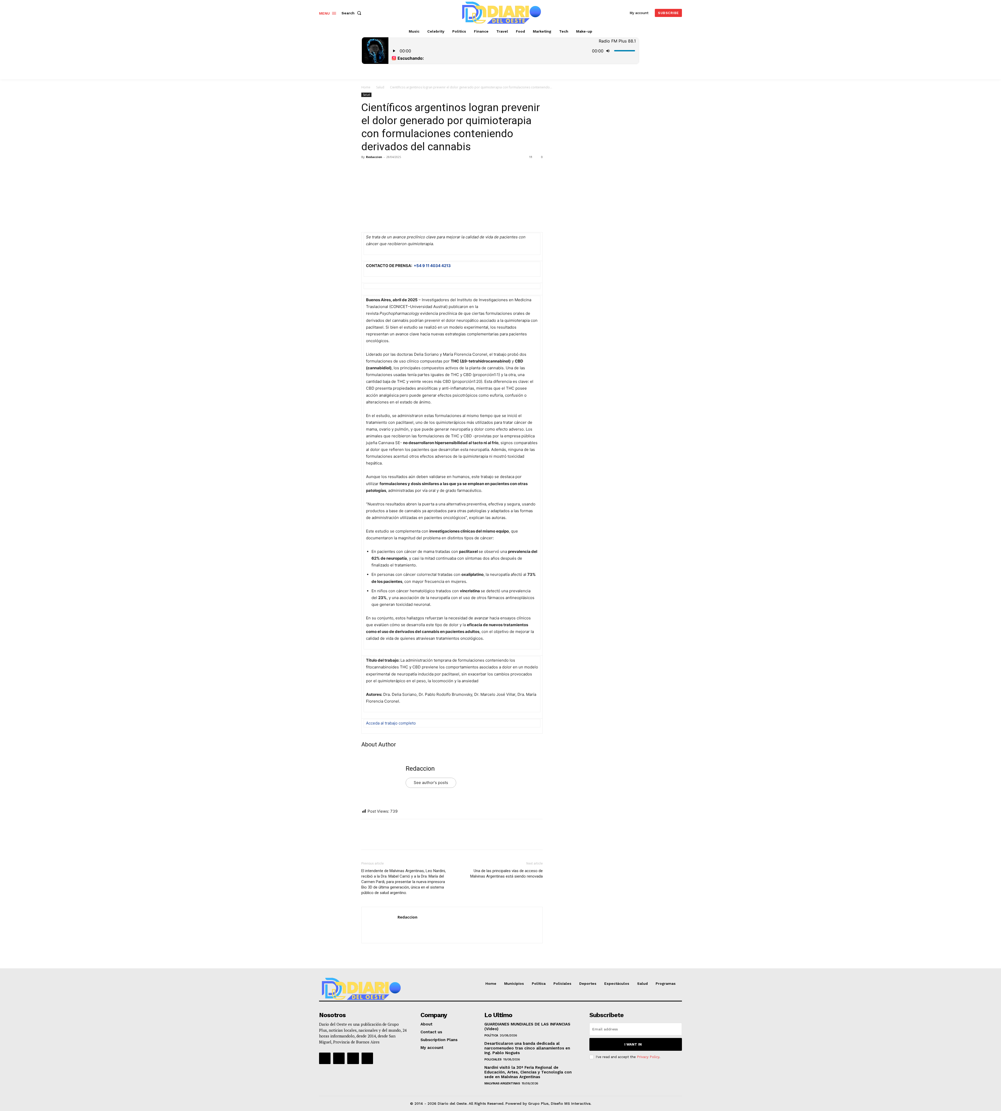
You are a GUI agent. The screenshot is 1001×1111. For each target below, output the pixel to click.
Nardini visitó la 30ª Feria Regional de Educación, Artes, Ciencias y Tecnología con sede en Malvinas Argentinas (528, 1072)
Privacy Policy (648, 1057)
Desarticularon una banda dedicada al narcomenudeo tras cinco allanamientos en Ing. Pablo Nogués (527, 1048)
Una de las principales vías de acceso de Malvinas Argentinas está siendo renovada (506, 873)
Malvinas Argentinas (502, 1083)
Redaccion (374, 157)
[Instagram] (339, 1058)
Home (365, 87)
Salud (380, 87)
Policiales (493, 1059)
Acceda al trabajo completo (391, 723)
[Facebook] (366, 169)
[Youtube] (367, 1058)
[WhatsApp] (402, 169)
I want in (633, 1044)
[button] (352, 13)
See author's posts (431, 782)
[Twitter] (378, 169)
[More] (414, 169)
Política (491, 1035)
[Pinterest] (390, 169)
